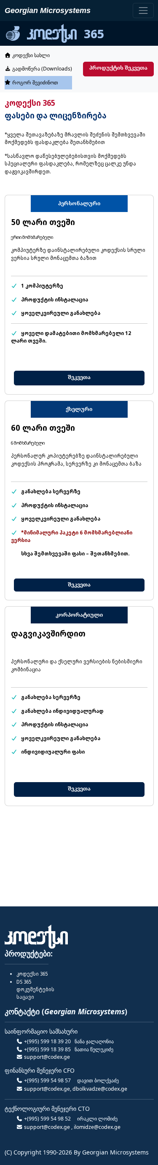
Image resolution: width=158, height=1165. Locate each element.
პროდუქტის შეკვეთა (118, 67)
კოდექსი (32, 973)
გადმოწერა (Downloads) (41, 68)
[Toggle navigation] (143, 10)
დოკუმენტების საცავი (35, 989)
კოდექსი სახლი (30, 55)
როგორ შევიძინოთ (34, 82)
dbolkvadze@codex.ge (99, 1088)
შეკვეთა (79, 377)
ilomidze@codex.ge (97, 1127)
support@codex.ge (47, 1056)
